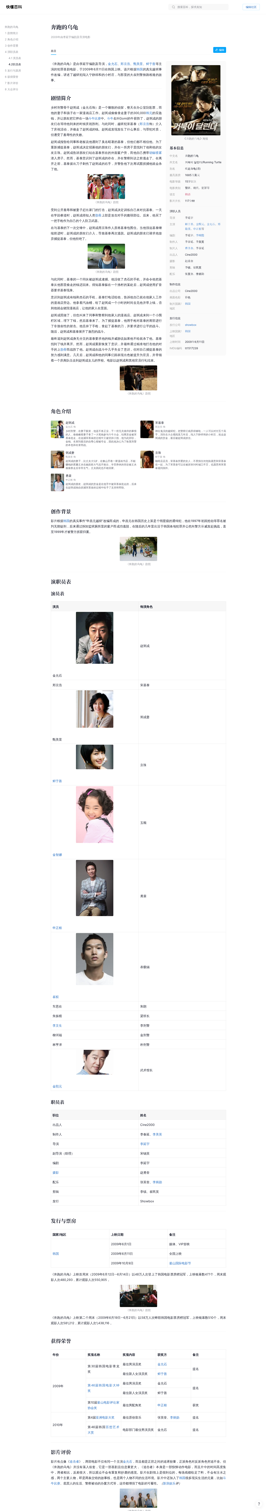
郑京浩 (125, 64)
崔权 (56, 997)
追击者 (74, 1461)
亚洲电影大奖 (105, 1417)
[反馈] (259, 1504)
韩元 (149, 113)
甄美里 (138, 64)
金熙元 (200, 224)
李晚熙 (200, 235)
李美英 (157, 1134)
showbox (190, 324)
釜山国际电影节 (180, 1263)
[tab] (53, 51)
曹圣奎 (189, 248)
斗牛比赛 (94, 118)
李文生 (57, 1025)
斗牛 (110, 118)
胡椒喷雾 (155, 153)
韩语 (187, 194)
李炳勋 (157, 1182)
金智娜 (57, 855)
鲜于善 (189, 224)
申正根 (197, 228)
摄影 (56, 1172)
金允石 (211, 224)
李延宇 (145, 1144)
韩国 (187, 303)
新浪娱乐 (169, 1483)
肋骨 (98, 215)
